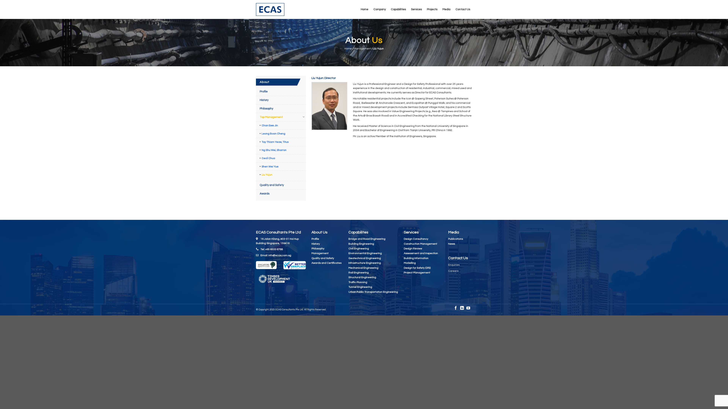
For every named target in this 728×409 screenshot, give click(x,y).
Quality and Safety (272, 185)
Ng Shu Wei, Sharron (274, 150)
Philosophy (266, 108)
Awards (264, 193)
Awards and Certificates (326, 263)
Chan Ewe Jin (270, 125)
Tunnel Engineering (360, 287)
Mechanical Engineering (363, 268)
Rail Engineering (358, 272)
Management (320, 253)
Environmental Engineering (365, 253)
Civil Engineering (358, 248)
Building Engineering (361, 244)
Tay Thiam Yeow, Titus (275, 142)
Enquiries (454, 265)
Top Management (271, 117)
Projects (432, 9)
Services (416, 9)
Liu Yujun (267, 174)
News (451, 244)
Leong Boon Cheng (273, 133)
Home (364, 9)
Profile (264, 91)
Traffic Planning (357, 282)
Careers (453, 271)
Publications (455, 239)
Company (379, 9)
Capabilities (398, 9)
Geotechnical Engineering (364, 258)
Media (446, 9)
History (264, 100)
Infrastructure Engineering (364, 263)
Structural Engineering (362, 277)
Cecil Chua (268, 158)
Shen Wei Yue (270, 166)
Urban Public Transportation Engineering (373, 292)
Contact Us (463, 9)
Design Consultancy (416, 239)
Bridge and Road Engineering (366, 239)
